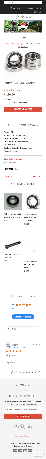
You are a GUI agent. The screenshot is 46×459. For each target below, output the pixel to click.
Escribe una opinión (23, 317)
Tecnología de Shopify (23, 446)
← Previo (8, 176)
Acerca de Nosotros (23, 390)
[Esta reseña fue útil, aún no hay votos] (33, 372)
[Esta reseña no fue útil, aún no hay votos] (37, 372)
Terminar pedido (33, 8)
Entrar (37, 12)
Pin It (16, 169)
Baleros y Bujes (18, 44)
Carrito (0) (18, 8)
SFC (14, 162)
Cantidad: (8, 99)
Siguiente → (37, 176)
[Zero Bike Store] (23, 26)
